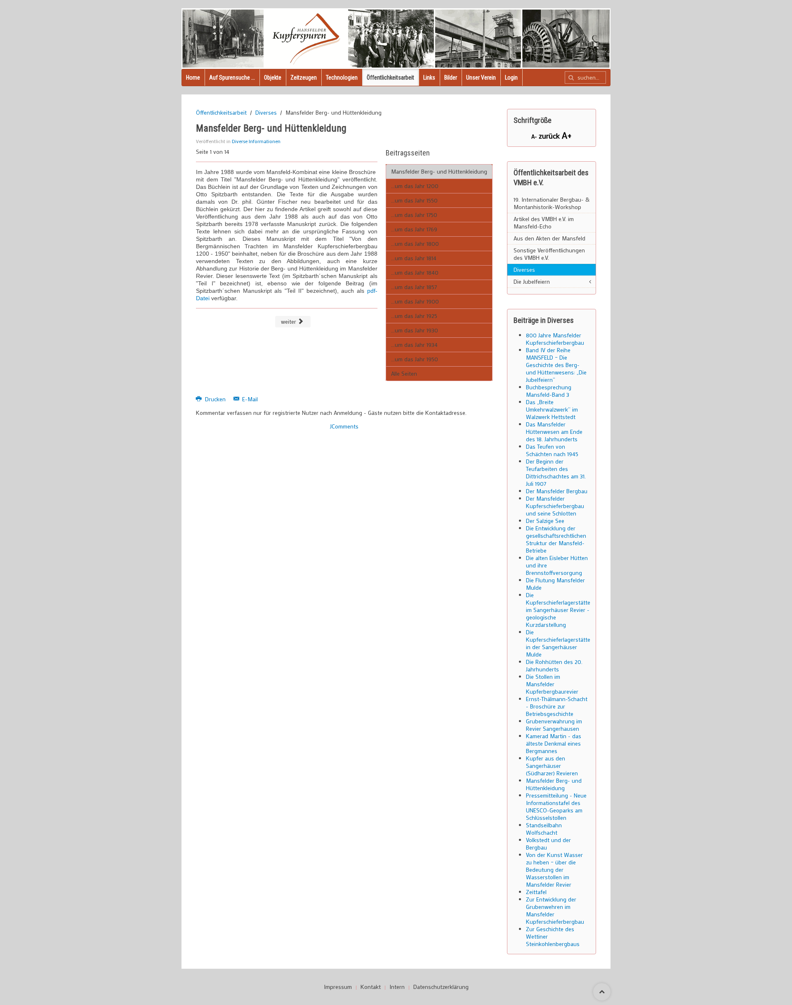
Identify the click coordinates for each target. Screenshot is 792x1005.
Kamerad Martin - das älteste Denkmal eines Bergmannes (553, 743)
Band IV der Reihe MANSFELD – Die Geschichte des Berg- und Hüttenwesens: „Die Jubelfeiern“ (556, 365)
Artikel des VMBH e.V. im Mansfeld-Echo (544, 222)
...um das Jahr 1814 (413, 258)
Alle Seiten (404, 373)
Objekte (272, 77)
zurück (550, 136)
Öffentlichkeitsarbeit (390, 77)
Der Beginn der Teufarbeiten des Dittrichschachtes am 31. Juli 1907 (556, 472)
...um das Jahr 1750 (414, 215)
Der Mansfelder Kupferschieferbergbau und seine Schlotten (555, 505)
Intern (397, 987)
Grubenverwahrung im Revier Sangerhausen (554, 724)
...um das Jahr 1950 (414, 359)
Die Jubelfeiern (532, 281)
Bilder (450, 77)
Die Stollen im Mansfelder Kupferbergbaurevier (552, 684)
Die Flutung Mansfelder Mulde (555, 583)
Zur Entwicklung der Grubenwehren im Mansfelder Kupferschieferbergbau (555, 910)
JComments (344, 426)
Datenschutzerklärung (441, 987)
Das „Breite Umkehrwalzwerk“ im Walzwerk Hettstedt (552, 409)
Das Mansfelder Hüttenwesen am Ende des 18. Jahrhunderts (554, 431)
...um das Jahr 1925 (414, 316)
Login (511, 77)
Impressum (338, 987)
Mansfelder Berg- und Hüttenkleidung (439, 171)
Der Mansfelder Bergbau (556, 491)
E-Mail (249, 399)
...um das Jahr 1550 (414, 200)
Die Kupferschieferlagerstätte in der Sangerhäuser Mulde (558, 643)
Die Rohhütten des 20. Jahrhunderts (554, 665)
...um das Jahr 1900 (415, 301)
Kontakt (371, 987)
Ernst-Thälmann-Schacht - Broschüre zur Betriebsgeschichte (556, 706)
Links (429, 77)
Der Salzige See (545, 521)
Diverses (266, 112)
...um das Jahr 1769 (414, 229)
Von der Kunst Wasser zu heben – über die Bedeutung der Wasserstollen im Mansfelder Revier (554, 869)
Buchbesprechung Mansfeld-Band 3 (548, 390)
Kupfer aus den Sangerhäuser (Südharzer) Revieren (552, 765)
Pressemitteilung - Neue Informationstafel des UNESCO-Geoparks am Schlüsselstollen (556, 806)
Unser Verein (481, 77)
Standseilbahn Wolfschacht (544, 828)
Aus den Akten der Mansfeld (549, 238)
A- (535, 136)
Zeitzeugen (303, 77)
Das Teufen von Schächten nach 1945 (552, 450)
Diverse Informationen (256, 141)
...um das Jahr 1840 (414, 272)
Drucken (215, 399)
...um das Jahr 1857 (414, 287)
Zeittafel (536, 892)
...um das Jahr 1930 (414, 330)
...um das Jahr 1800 (415, 243)
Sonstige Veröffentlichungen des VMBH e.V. (549, 253)
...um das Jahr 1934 (414, 344)
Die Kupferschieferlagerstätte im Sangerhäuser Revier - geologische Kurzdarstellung (558, 609)
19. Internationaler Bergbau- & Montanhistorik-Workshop (551, 203)
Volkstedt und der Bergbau (548, 843)
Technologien (342, 77)
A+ (567, 135)
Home (193, 77)
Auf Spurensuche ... (232, 77)
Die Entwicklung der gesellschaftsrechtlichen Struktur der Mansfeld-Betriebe (556, 539)
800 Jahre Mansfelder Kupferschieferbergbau (555, 338)
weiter (289, 321)
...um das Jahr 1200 (414, 186)
